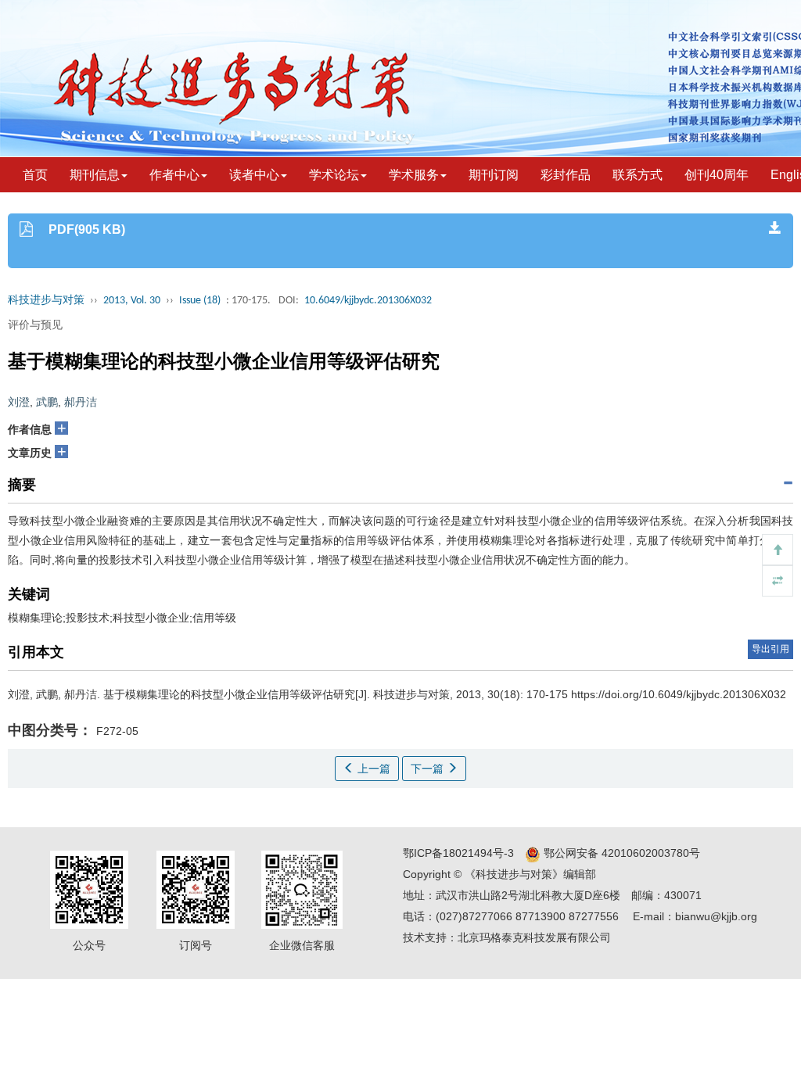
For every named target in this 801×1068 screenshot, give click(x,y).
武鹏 (47, 402)
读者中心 (254, 174)
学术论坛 (334, 174)
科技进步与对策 (46, 300)
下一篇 (429, 768)
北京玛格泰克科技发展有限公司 (534, 937)
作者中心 (174, 174)
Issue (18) (200, 300)
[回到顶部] (777, 549)
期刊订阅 (494, 174)
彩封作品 (566, 174)
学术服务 (414, 174)
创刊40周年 (716, 174)
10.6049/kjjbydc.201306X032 (368, 300)
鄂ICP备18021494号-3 (458, 853)
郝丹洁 (80, 402)
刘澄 (19, 402)
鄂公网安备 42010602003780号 (620, 853)
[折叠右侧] (777, 581)
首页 (35, 174)
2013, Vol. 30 (131, 300)
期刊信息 (95, 174)
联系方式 (637, 174)
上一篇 (372, 768)
